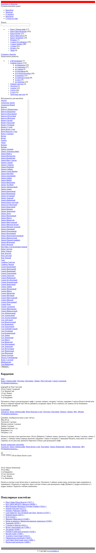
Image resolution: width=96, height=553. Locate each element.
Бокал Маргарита (17, 36)
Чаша (12, 50)
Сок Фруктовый (7, 349)
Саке (3, 260)
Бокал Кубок (15, 34)
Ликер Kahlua (6, 178)
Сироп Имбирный (8, 278)
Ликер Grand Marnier (9, 171)
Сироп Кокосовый (8, 284)
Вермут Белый (7, 120)
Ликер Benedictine (8, 158)
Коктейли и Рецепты (9, 4)
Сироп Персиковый (9, 302)
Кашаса (4, 145)
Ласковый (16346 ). (13, 529)
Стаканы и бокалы (8, 54)
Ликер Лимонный (8, 211)
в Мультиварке (16, 61)
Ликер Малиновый (8, 216)
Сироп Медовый (7, 296)
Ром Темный (6, 258)
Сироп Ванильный (8, 269)
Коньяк (4, 147)
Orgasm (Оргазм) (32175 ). (16, 508)
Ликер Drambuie (7, 167)
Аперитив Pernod (8, 105)
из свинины (19, 82)
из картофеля (20, 71)
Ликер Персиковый (9, 231)
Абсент (4, 100)
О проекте (10, 14)
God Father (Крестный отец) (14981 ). (20, 540)
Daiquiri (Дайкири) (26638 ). (17, 511)
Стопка (13, 46)
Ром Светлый (6, 256)
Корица (63, 412)
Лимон (37, 381)
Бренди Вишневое (8, 112)
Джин (3, 143)
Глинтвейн (5, 410)
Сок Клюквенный (8, 333)
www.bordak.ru (53, 551)
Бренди (4, 107)
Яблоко (81, 412)
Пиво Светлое (6, 249)
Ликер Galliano (7, 169)
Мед (75, 412)
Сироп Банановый (8, 267)
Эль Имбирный (7, 364)
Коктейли (9, 10)
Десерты (13, 86)
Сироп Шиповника (8, 309)
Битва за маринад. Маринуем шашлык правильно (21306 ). (29, 521)
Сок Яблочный (7, 353)
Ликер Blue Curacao (9, 160)
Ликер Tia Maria (7, 185)
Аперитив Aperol (8, 103)
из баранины (20, 65)
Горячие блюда (16, 63)
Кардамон (29, 381)
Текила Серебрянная (9, 358)
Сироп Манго (6, 291)
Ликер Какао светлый (9, 202)
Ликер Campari (7, 163)
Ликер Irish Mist (7, 174)
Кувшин (13, 40)
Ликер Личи (6, 214)
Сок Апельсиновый (9, 318)
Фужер (13, 48)
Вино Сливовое (7, 134)
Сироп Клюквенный (9, 282)
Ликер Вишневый (8, 194)
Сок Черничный (7, 351)
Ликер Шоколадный (9, 238)
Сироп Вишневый (8, 271)
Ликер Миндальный (9, 222)
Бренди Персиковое (9, 114)
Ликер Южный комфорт (10, 240)
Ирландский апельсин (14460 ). (18, 542)
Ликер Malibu (6, 180)
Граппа (4, 140)
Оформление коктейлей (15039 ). (19, 538)
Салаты (13, 88)
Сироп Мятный (7, 300)
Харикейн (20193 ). (13, 523)
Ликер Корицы (7, 209)
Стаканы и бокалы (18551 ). (17, 525)
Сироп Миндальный (9, 298)
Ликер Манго (6, 218)
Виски (3, 136)
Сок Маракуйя (7, 342)
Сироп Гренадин (7, 276)
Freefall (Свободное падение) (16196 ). (21, 532)
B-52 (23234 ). (11, 517)
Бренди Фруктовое (8, 116)
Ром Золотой (6, 253)
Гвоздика (20, 381)
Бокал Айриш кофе (18, 29)
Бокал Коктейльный (18, 31)
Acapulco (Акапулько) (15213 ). (18, 536)
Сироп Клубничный (9, 280)
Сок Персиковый (8, 344)
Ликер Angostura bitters (10, 151)
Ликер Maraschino (8, 182)
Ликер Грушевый (8, 196)
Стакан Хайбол (16, 44)
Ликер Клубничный (9, 205)
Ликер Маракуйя (7, 220)
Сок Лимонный (7, 338)
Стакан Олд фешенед (18, 42)
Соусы (12, 90)
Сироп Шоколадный (9, 311)
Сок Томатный (7, 346)
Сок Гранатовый (7, 327)
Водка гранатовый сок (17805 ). (18, 527)
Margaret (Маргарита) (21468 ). (18, 519)
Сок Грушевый (7, 331)
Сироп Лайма (6, 287)
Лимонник (76, 447)
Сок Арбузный (7, 320)
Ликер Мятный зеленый (10, 227)
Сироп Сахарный (8, 307)
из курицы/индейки (23, 73)
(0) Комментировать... (9, 383)
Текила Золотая (7, 355)
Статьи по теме (12, 18)
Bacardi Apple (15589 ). (15, 534)
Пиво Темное (6, 251)
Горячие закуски (16, 84)
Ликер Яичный (7, 245)
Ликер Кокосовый (8, 207)
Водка (3, 138)
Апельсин (5, 412)
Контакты (9, 16)
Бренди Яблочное (8, 118)
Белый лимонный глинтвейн (12, 445)
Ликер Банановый (8, 191)
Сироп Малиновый (8, 289)
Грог (3, 379)
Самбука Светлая (8, 262)
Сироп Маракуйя (8, 293)
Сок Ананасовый (8, 315)
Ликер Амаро (6, 189)
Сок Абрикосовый (8, 313)
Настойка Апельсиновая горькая (14, 247)
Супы (12, 92)
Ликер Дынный (7, 198)
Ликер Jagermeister (8, 176)
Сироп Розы (6, 304)
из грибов (19, 69)
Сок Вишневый (7, 324)
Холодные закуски (17, 94)
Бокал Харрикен (16, 38)
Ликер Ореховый (8, 229)
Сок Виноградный (8, 322)
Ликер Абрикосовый (9, 187)
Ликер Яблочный (8, 242)
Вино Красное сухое (9, 132)
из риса (18, 80)
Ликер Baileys (6, 154)
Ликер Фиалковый (8, 233)
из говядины (20, 67)
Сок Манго (5, 340)
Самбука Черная (7, 264)
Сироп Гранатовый (8, 273)
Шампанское (6, 362)
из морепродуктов (22, 78)
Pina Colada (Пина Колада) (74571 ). (20, 502)
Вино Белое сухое (8, 129)
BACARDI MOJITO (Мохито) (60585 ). (21, 504)
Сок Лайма (5, 335)
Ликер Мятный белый (10, 225)
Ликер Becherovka (8, 156)
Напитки (9, 12)
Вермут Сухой (6, 127)
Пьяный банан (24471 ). (15, 515)
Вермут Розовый (7, 125)
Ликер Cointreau (7, 165)
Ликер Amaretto (7, 149)
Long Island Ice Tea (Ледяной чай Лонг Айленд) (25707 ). (28, 513)
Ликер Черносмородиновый (12, 236)
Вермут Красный (8, 123)
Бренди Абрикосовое (9, 109)
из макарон (19, 76)
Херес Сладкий (7, 360)
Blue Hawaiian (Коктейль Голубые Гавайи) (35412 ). (26, 506)
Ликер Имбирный (8, 200)
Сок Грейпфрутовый (9, 329)
